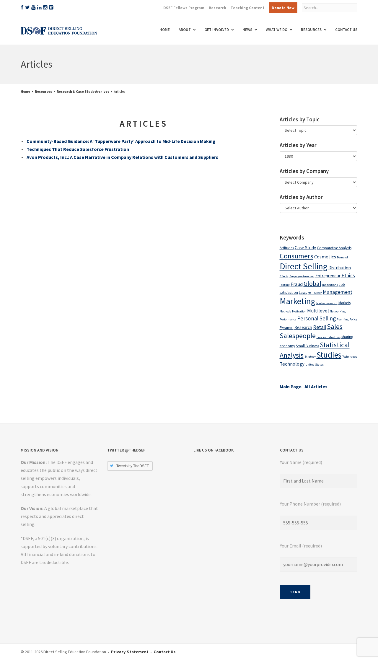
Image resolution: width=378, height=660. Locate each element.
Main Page (291, 387)
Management (337, 292)
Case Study (305, 247)
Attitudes (287, 247)
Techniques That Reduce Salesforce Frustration (78, 149)
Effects (284, 276)
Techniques (349, 356)
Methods (285, 311)
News (247, 29)
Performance (288, 319)
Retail (319, 327)
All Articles (316, 387)
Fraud (297, 284)
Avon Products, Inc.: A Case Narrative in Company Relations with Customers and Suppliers (122, 157)
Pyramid (287, 327)
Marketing (297, 301)
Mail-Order (315, 293)
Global (312, 283)
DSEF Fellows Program (183, 7)
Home (164, 29)
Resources (311, 29)
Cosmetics (325, 257)
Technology (292, 364)
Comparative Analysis (334, 247)
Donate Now (283, 7)
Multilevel (318, 311)
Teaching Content (247, 7)
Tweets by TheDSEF (132, 466)
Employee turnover (302, 276)
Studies (329, 355)
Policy (353, 319)
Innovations (330, 285)
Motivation (299, 311)
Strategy (310, 356)
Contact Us (164, 651)
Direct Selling (304, 266)
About (185, 29)
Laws (303, 292)
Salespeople (298, 335)
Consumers (296, 255)
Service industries (328, 337)
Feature (285, 285)
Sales (335, 326)
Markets (344, 302)
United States (314, 364)
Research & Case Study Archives (83, 91)
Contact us (346, 29)
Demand (342, 257)
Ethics (348, 275)
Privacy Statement (130, 651)
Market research (327, 303)
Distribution (339, 267)
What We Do (276, 29)
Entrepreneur (327, 275)
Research (217, 7)
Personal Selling (316, 318)
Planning (342, 319)
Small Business (307, 345)
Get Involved (216, 29)
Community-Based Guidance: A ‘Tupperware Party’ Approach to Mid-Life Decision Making (121, 141)
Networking (338, 311)
